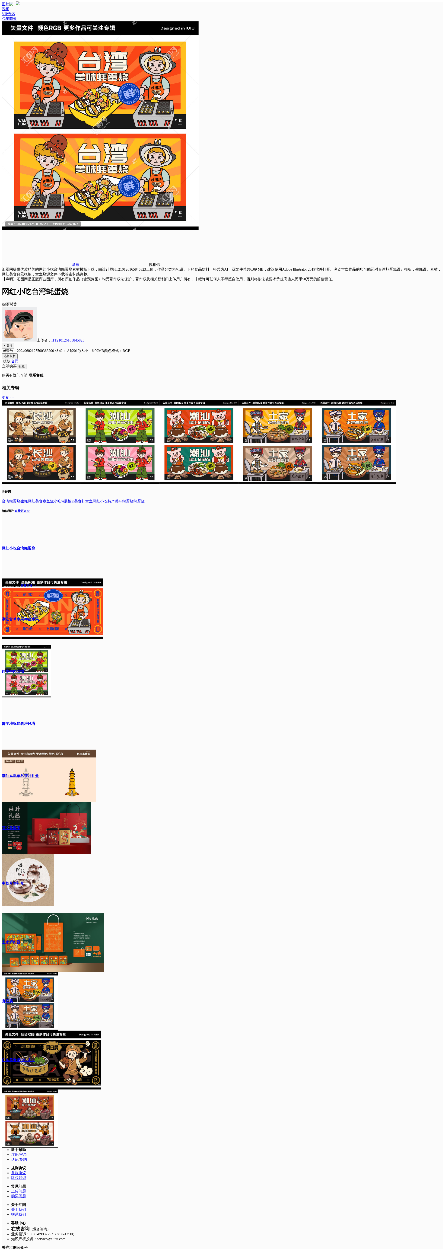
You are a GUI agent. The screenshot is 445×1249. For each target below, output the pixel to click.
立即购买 (9, 366)
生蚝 (24, 501)
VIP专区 (8, 14)
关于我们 (18, 1209)
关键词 (6, 491)
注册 (15, 1154)
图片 (5, 4)
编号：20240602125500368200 (30, 351)
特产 (111, 501)
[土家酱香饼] (277, 482)
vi (62, 501)
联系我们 (18, 1214)
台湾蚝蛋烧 (11, 501)
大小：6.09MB (92, 351)
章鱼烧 (48, 501)
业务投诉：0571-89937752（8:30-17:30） (43, 1234)
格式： (67, 351)
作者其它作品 (11, 585)
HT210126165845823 (67, 340)
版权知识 (18, 1178)
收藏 (22, 366)
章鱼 (89, 501)
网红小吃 (100, 501)
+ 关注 (8, 345)
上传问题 (18, 1191)
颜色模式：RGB (117, 351)
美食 (78, 501)
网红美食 (35, 501)
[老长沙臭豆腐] (41, 482)
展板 (67, 501)
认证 (15, 1159)
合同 (15, 361)
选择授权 (10, 356)
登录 (23, 1154)
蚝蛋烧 (139, 501)
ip (72, 501)
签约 (23, 1159)
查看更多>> (22, 511)
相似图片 (8, 511)
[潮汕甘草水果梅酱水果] (120, 482)
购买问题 (18, 1196)
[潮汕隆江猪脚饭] (198, 482)
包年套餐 (9, 19)
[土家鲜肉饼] (356, 482)
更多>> (7, 397)
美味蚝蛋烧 (124, 501)
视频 (5, 9)
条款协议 (18, 1173)
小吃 (57, 501)
